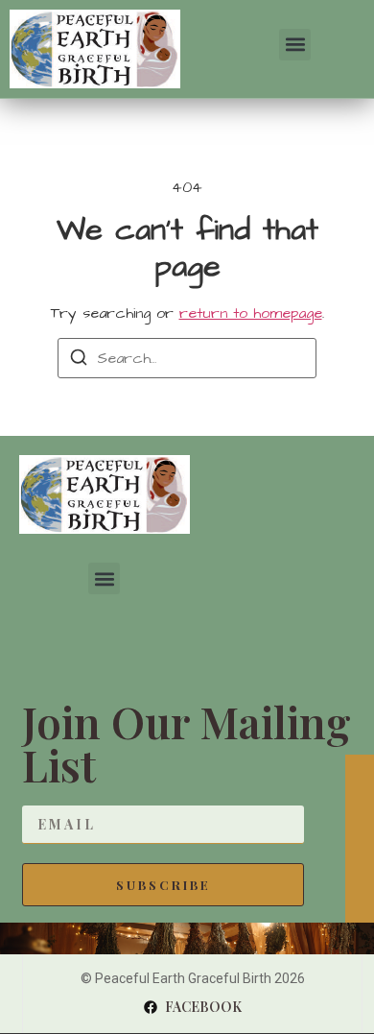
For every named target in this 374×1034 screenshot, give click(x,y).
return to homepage (250, 313)
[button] (295, 44)
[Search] (79, 360)
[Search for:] (187, 358)
